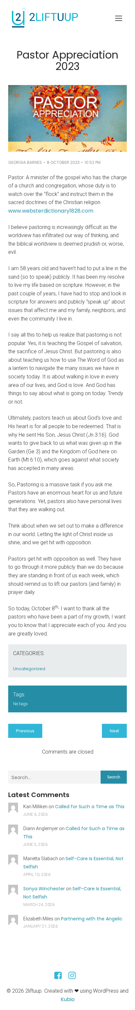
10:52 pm (93, 162)
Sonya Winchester (44, 888)
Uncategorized (29, 669)
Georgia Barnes (25, 162)
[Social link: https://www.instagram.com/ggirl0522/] (75, 975)
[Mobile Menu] (118, 18)
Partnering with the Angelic (92, 918)
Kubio (68, 999)
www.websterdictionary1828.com (50, 211)
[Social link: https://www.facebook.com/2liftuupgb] (60, 975)
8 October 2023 (63, 162)
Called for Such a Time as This (90, 806)
